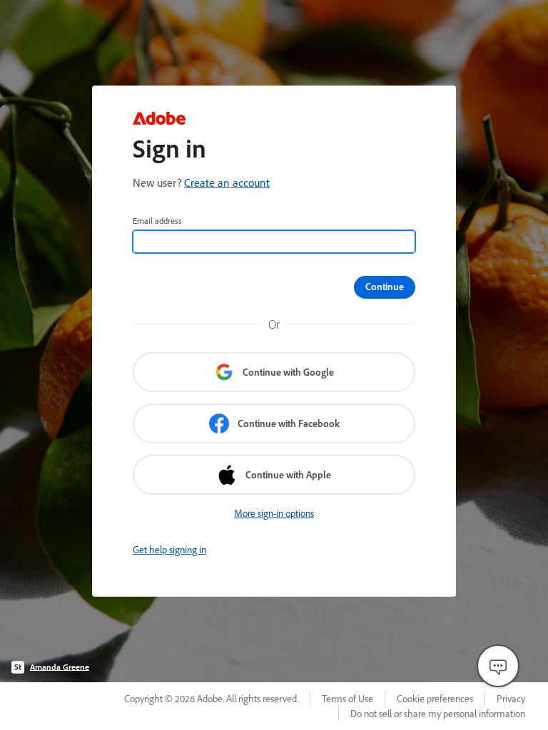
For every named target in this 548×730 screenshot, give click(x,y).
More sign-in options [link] (274, 513)
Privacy (511, 698)
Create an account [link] (227, 182)
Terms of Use (347, 698)
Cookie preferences (435, 698)
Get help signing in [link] (169, 549)
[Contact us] (498, 665)
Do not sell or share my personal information (437, 713)
